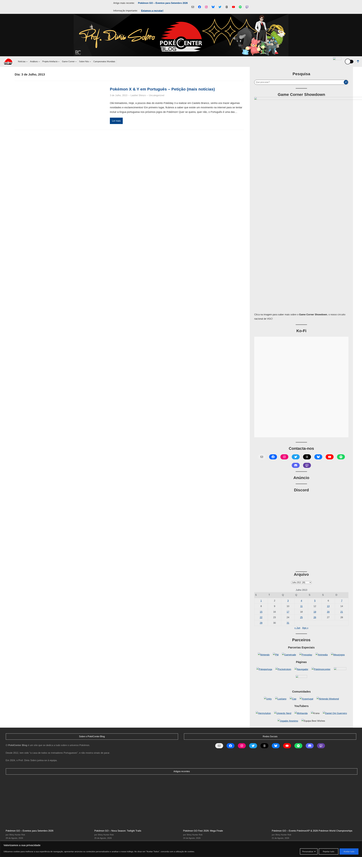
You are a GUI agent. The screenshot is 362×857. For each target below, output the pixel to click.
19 (314, 612)
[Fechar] (359, 843)
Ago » (305, 628)
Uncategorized (156, 95)
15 (261, 612)
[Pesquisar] (346, 82)
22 (261, 617)
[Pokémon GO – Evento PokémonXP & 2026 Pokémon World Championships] (314, 802)
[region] (181, 849)
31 (288, 623)
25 (301, 617)
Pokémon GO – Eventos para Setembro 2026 (163, 3)
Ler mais (116, 121)
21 (341, 612)
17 (288, 612)
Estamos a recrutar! (152, 10)
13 (328, 606)
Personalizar (307, 851)
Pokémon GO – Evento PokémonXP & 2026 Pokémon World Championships (312, 830)
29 (261, 623)
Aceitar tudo (349, 851)
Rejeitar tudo (328, 851)
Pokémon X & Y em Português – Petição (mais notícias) (162, 89)
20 (328, 612)
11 (301, 606)
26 (314, 617)
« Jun (297, 628)
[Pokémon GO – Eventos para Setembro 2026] (48, 802)
